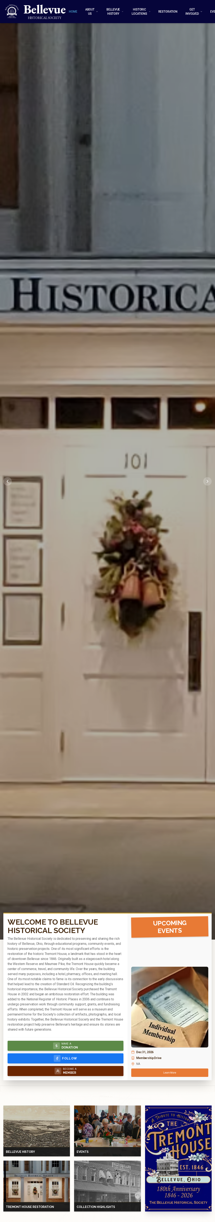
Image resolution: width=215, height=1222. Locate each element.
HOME (73, 11)
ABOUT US (89, 11)
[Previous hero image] (7, 481)
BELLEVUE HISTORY (113, 11)
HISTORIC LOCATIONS (139, 11)
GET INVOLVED (192, 11)
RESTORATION (167, 11)
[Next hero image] (207, 481)
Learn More (169, 1072)
